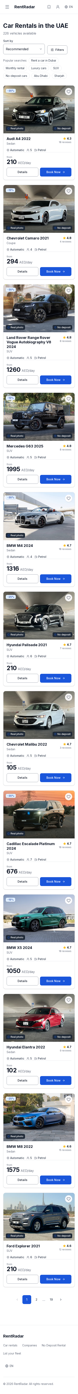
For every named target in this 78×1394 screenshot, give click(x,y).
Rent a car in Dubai (43, 60)
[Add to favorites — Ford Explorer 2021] (68, 1199)
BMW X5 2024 (19, 948)
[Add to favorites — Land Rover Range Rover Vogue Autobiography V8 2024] (68, 290)
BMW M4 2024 (20, 545)
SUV (56, 68)
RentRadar (24, 6)
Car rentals (10, 1345)
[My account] (58, 7)
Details (28, 173)
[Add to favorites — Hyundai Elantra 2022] (68, 1000)
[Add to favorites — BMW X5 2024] (68, 900)
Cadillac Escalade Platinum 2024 (31, 846)
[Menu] (7, 7)
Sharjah (59, 75)
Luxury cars (38, 68)
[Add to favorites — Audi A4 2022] (68, 91)
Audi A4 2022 (19, 139)
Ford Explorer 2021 (23, 1246)
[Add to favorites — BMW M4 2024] (68, 498)
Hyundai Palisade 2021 (27, 645)
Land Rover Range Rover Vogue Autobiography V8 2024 (29, 342)
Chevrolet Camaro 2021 (28, 238)
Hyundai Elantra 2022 (26, 1047)
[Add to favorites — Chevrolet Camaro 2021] (68, 191)
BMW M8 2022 (20, 1146)
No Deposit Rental (54, 1345)
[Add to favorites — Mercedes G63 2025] (68, 398)
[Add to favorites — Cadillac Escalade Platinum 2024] (68, 796)
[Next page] (60, 1299)
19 (51, 1299)
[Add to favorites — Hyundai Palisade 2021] (68, 597)
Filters (59, 49)
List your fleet (12, 1353)
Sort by (8, 41)
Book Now (58, 173)
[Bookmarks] (49, 7)
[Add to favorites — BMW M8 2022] (68, 1099)
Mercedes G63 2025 (25, 446)
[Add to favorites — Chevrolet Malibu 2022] (68, 697)
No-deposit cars (16, 75)
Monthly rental (15, 68)
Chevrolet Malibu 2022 (27, 744)
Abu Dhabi (41, 75)
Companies (29, 1345)
